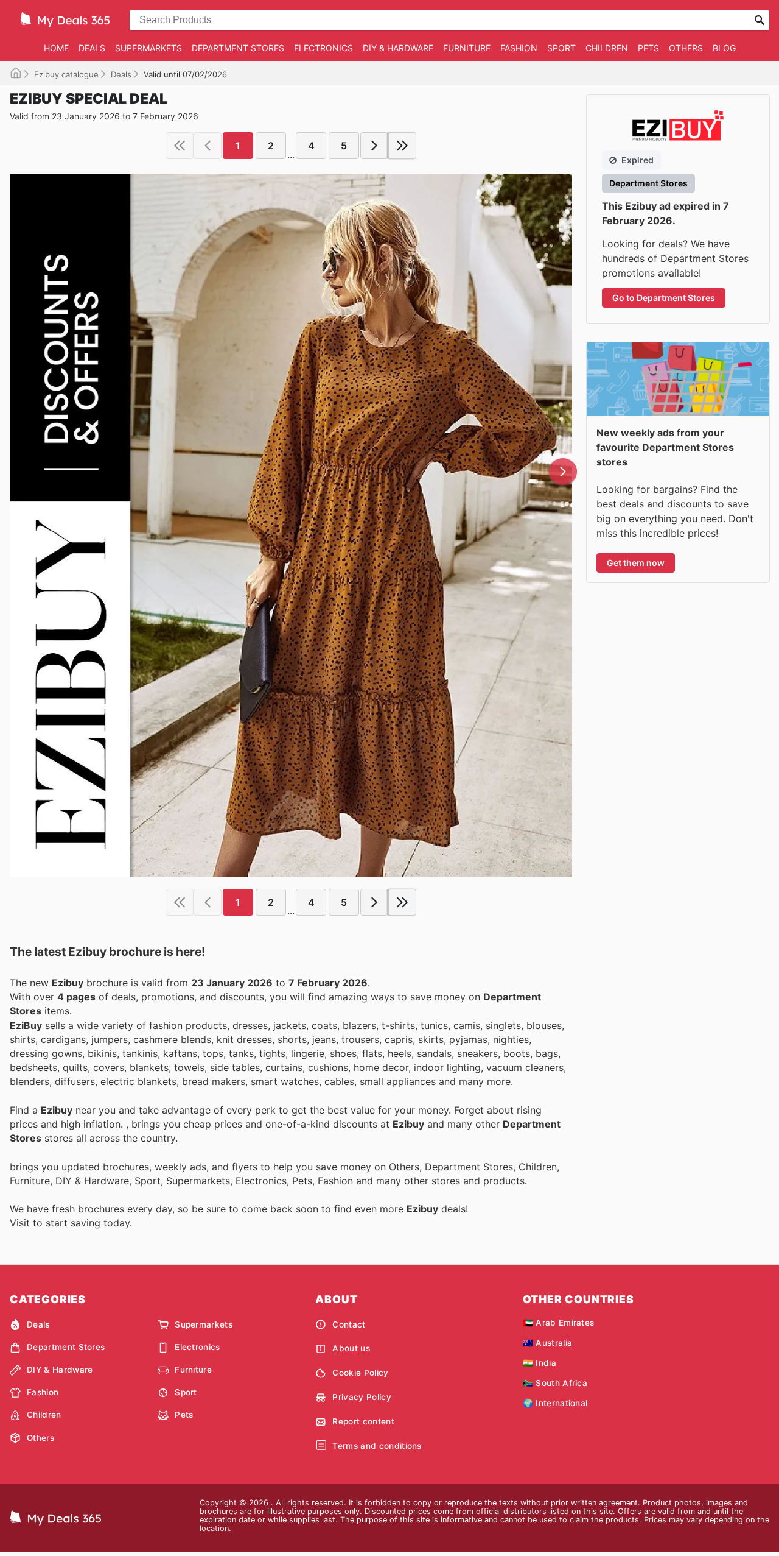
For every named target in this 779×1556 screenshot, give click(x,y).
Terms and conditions (376, 1446)
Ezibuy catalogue (66, 74)
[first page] (180, 145)
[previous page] (208, 145)
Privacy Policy (361, 1397)
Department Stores (238, 48)
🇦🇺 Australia (548, 1343)
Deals (92, 48)
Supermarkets (148, 48)
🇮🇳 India (539, 1363)
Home (56, 48)
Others (686, 48)
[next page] (374, 145)
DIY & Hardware (398, 48)
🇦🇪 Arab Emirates (559, 1323)
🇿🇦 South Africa (555, 1383)
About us (351, 1348)
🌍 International (555, 1403)
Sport (561, 48)
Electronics (323, 48)
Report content (363, 1421)
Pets (648, 48)
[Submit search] (759, 20)
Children (606, 48)
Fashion (518, 48)
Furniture (467, 48)
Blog (724, 48)
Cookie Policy (360, 1372)
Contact (348, 1324)
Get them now (636, 562)
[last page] (402, 145)
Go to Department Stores (663, 297)
